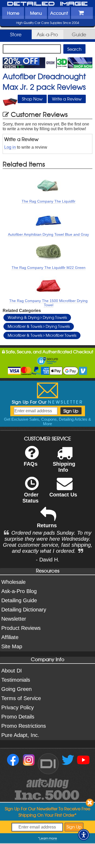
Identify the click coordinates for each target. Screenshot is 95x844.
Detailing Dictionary (23, 609)
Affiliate (9, 637)
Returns (47, 525)
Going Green (16, 689)
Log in (10, 147)
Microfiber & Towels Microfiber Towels (42, 335)
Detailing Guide (19, 600)
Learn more (48, 838)
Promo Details (17, 717)
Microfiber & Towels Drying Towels (39, 326)
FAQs (30, 464)
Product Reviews (21, 628)
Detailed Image (47, 4)
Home (13, 13)
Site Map (11, 646)
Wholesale (13, 582)
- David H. (47, 559)
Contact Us (63, 495)
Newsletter (13, 619)
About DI (11, 671)
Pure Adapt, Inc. (20, 735)
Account (59, 13)
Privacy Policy (17, 707)
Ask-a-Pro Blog (19, 591)
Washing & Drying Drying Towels (37, 317)
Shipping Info (64, 467)
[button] (83, 835)
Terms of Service (21, 698)
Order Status (30, 498)
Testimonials (15, 680)
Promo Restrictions (23, 726)
